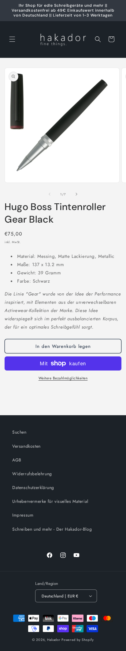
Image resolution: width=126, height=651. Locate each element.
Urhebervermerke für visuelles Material (50, 501)
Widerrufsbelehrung (32, 474)
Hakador (54, 639)
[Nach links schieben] (49, 194)
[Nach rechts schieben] (76, 194)
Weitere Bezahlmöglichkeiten (63, 378)
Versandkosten (26, 446)
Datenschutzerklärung (33, 487)
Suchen (19, 432)
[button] (12, 39)
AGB (16, 460)
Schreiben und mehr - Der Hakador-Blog (52, 529)
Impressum (22, 515)
